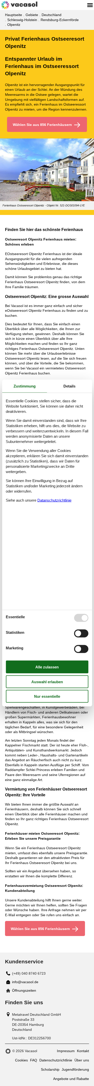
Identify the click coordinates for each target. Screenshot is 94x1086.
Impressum (66, 1051)
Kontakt (83, 1051)
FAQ (33, 1060)
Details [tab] (69, 386)
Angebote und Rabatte (71, 1079)
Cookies (21, 1060)
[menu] (90, 5)
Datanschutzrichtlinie (54, 500)
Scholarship (50, 1069)
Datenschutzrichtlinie (55, 1060)
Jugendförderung (75, 1069)
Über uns (81, 1060)
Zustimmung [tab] (25, 386)
